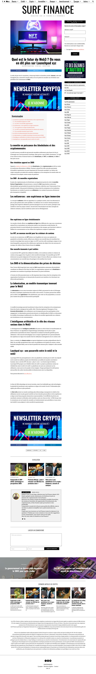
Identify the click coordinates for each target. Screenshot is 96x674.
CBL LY (48, 668)
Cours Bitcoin (67, 104)
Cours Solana (67, 109)
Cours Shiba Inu (68, 117)
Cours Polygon (67, 128)
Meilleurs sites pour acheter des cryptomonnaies (75, 85)
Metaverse (36, 450)
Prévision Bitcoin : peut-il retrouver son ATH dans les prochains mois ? (36, 481)
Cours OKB (67, 143)
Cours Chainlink (68, 130)
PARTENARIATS (48, 664)
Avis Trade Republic (69, 90)
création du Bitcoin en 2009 (23, 166)
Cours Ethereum (68, 107)
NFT (40, 450)
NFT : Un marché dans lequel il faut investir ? (74, 93)
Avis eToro (67, 88)
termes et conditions (78, 49)
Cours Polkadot (68, 133)
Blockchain (29, 450)
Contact (56, 666)
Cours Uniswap (68, 135)
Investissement (64, 1)
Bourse (14, 1)
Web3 (44, 450)
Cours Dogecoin (68, 115)
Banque (52, 1)
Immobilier (41, 1)
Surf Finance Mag (29, 66)
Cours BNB (67, 112)
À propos (40, 666)
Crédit (23, 1)
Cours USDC (67, 148)
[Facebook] (2, 1)
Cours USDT (67, 146)
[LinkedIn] (25, 519)
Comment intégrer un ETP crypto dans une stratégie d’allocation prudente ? (62, 602)
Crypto (31, 1)
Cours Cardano (67, 122)
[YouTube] (50, 661)
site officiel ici (27, 373)
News (8, 1)
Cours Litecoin (67, 138)
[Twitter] (5, 1)
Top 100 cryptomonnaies (70, 102)
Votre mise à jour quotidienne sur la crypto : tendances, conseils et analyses (53, 482)
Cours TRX (67, 141)
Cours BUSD (67, 151)
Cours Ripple (67, 120)
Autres (85, 1)
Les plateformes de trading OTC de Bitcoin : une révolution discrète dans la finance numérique (78, 603)
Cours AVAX (67, 125)
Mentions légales (48, 666)
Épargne (76, 1)
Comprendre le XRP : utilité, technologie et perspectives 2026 (16, 481)
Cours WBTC (67, 153)
